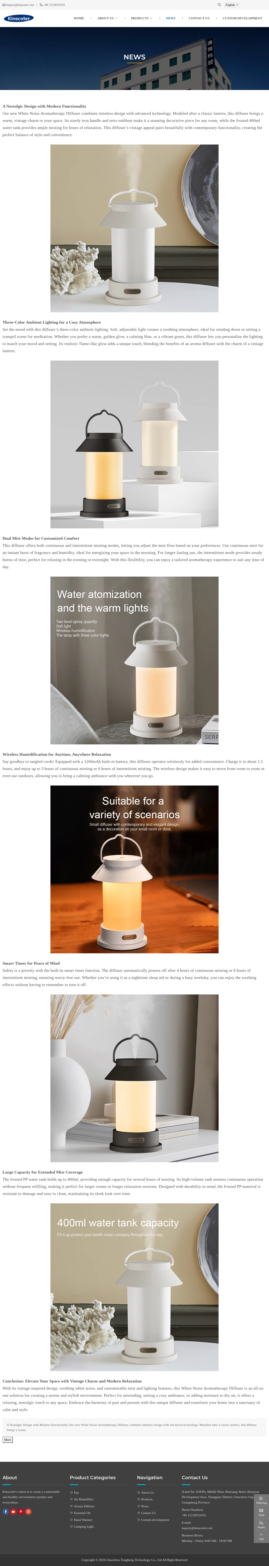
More (7, 1439)
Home (79, 18)
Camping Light (84, 1526)
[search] (219, 5)
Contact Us (199, 18)
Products (140, 18)
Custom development (242, 18)
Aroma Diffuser (84, 1506)
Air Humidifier (83, 1499)
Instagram (28, 1512)
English (230, 5)
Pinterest (21, 1512)
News (170, 18)
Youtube (13, 1512)
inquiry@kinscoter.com (20, 5)
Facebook (6, 1512)
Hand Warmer (83, 1520)
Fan (76, 1492)
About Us (106, 18)
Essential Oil (82, 1513)
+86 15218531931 (54, 5)
